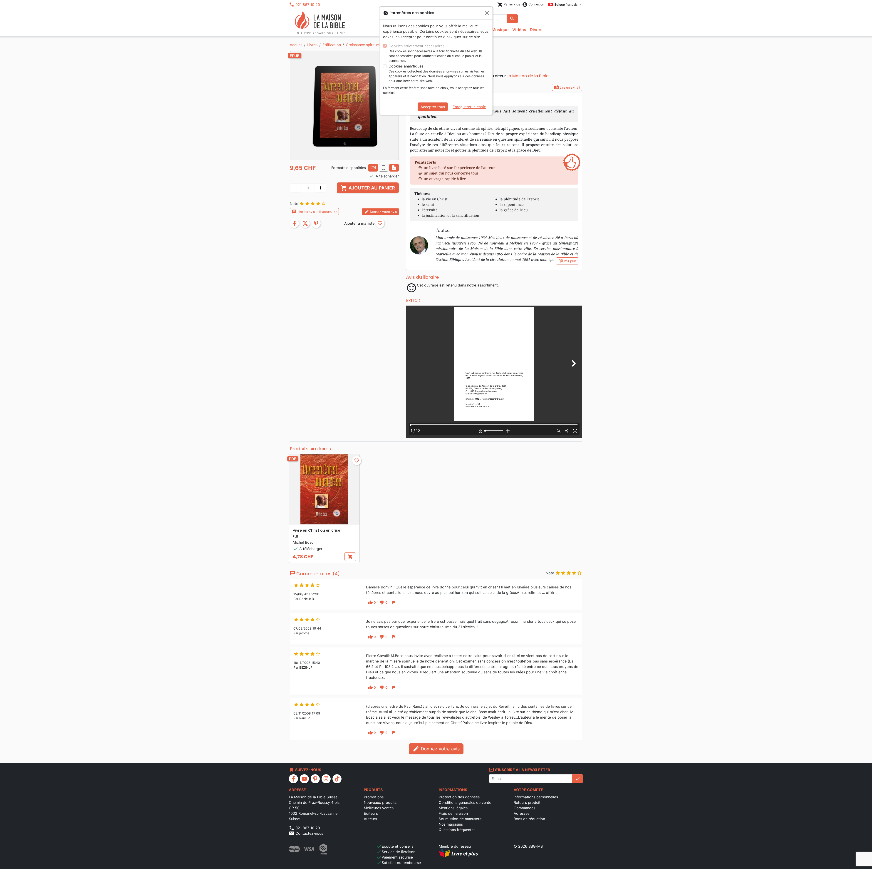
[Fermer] (487, 13)
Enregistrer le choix (469, 107)
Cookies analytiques (406, 66)
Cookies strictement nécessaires (416, 46)
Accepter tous (433, 107)
